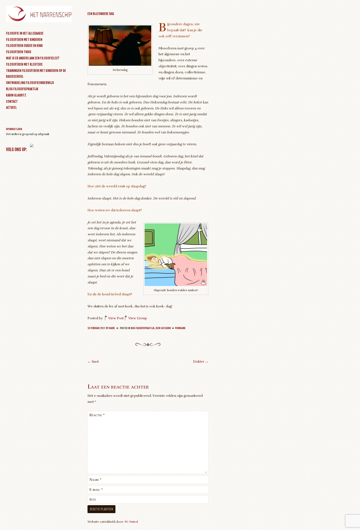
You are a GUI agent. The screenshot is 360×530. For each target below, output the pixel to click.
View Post (116, 318)
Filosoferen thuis (18, 52)
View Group (137, 318)
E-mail (96, 489)
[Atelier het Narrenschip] (39, 21)
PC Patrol (131, 522)
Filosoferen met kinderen (24, 40)
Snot (93, 362)
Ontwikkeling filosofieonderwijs (30, 83)
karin (112, 328)
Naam (95, 479)
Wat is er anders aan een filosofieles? (32, 58)
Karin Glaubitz (16, 95)
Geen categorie (163, 328)
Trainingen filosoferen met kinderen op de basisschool (36, 74)
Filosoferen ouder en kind (24, 46)
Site (92, 499)
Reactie (97, 415)
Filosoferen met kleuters (24, 64)
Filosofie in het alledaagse (25, 33)
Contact (12, 101)
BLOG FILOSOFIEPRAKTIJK (22, 89)
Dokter (200, 362)
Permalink (180, 328)
